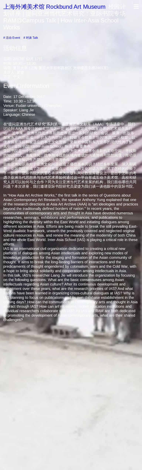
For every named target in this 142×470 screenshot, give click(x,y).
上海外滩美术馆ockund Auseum (54, 6)
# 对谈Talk (30, 37)
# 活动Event (11, 37)
